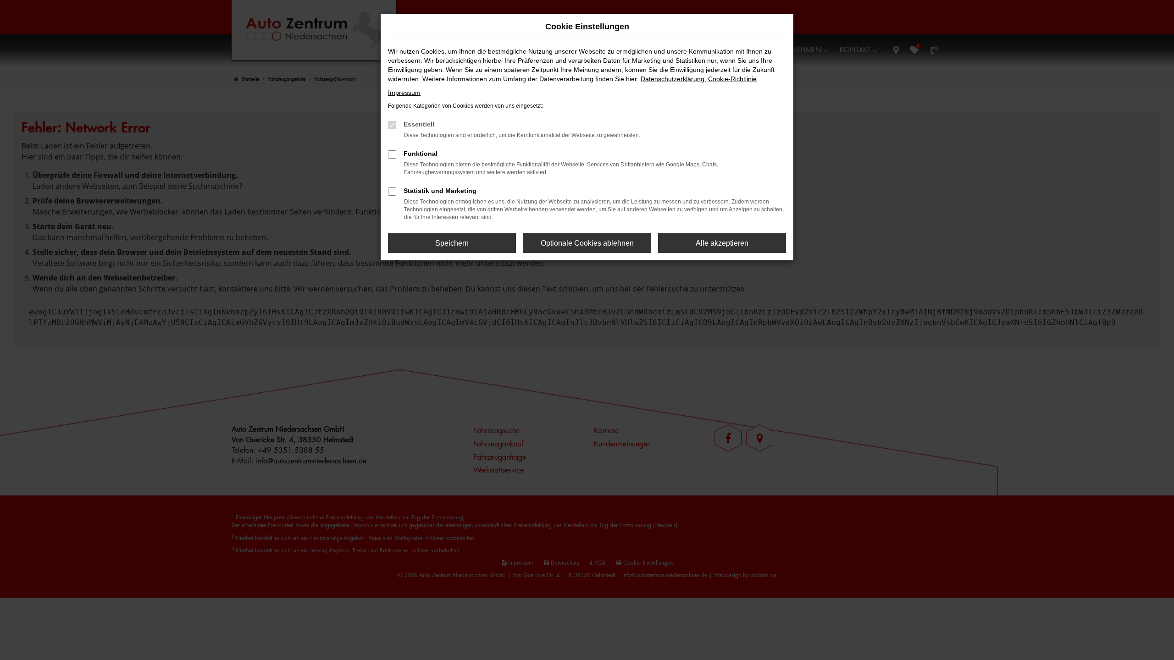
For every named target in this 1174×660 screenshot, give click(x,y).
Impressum (404, 92)
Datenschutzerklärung (672, 78)
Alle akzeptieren (722, 243)
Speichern (452, 243)
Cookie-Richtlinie (732, 78)
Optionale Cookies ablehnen (587, 243)
